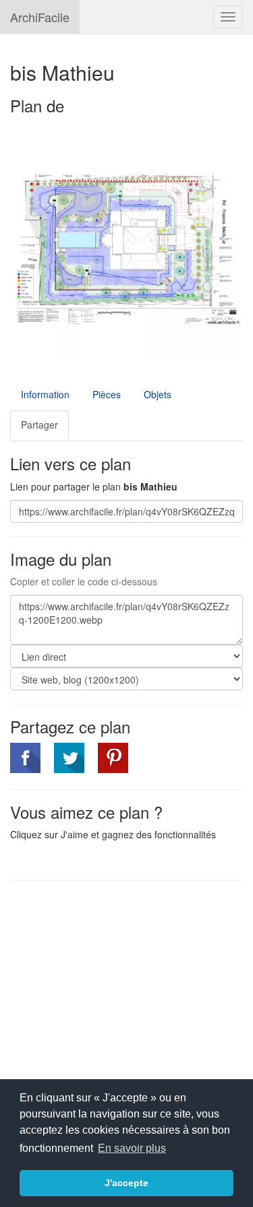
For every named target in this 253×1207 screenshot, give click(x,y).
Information (45, 394)
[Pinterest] (113, 758)
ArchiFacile (39, 17)
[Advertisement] (123, 988)
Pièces (106, 394)
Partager (39, 424)
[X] (69, 758)
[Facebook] (25, 758)
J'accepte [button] (126, 1182)
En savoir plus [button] (132, 1148)
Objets (157, 394)
